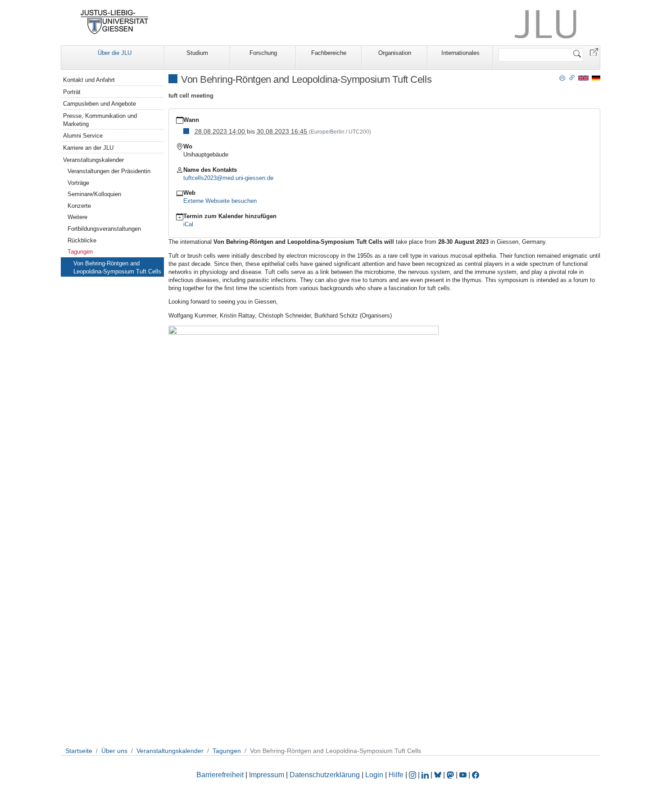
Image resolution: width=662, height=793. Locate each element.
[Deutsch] (596, 77)
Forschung (263, 52)
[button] (594, 51)
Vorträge (78, 182)
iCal (188, 224)
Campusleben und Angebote (99, 103)
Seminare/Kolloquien (94, 194)
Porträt (72, 92)
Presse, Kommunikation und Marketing (100, 119)
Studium (197, 52)
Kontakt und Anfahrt (89, 79)
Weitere (77, 217)
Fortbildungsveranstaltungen (104, 228)
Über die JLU (114, 52)
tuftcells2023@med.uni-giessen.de (228, 178)
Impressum (266, 775)
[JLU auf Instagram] (413, 775)
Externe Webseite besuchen (220, 200)
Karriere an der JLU (88, 147)
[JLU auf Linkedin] (426, 775)
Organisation (394, 52)
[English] (583, 77)
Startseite (78, 750)
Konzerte (79, 205)
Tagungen (80, 251)
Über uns (114, 750)
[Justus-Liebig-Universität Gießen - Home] (115, 22)
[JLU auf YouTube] (463, 775)
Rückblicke (82, 240)
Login (375, 775)
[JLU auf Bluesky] (438, 775)
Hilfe (396, 775)
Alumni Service (83, 135)
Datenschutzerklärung (325, 775)
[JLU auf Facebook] (475, 775)
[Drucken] (562, 77)
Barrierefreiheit (220, 775)
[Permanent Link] (572, 77)
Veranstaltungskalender (93, 160)
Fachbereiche (328, 52)
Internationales (460, 52)
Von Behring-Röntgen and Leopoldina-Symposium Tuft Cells (117, 267)
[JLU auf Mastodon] (451, 775)
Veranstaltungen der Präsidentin (109, 171)
